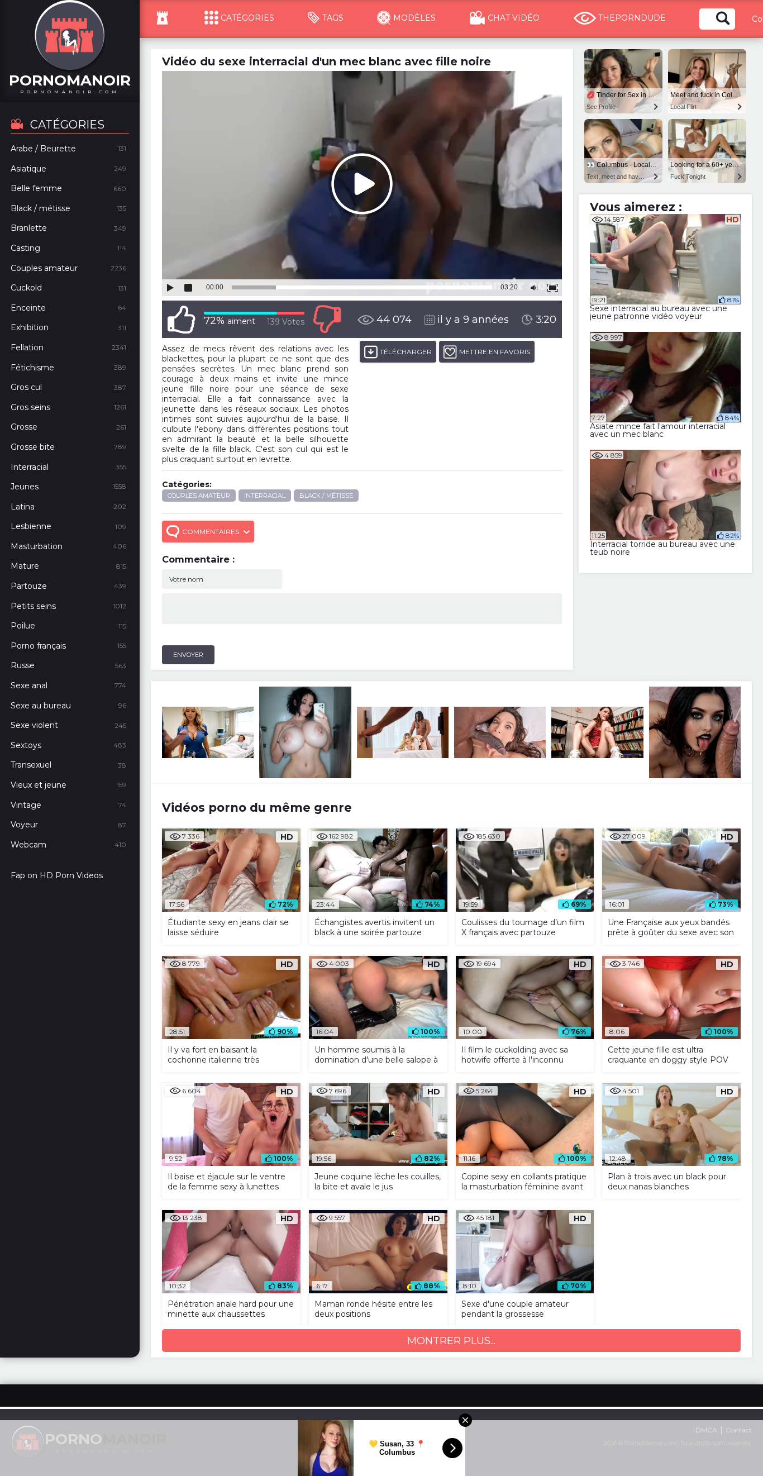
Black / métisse (326, 495)
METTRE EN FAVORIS (494, 351)
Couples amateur (199, 495)
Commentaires (210, 531)
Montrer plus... (451, 1341)
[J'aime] (181, 319)
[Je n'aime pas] (327, 319)
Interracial (264, 495)
